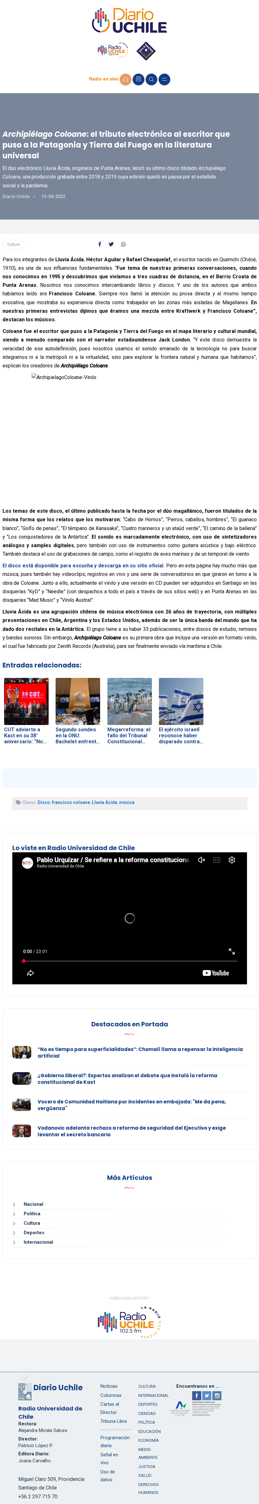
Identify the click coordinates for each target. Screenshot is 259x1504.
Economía (148, 1440)
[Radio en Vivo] (125, 79)
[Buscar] (151, 79)
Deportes (34, 1232)
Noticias (108, 1386)
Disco (44, 802)
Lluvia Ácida (104, 802)
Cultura (13, 244)
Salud (145, 1475)
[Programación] (138, 79)
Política (32, 1214)
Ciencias (147, 1413)
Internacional (38, 1242)
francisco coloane (71, 802)
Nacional (33, 1204)
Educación (149, 1431)
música (127, 802)
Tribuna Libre (113, 1421)
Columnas (111, 1395)
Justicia (146, 1466)
